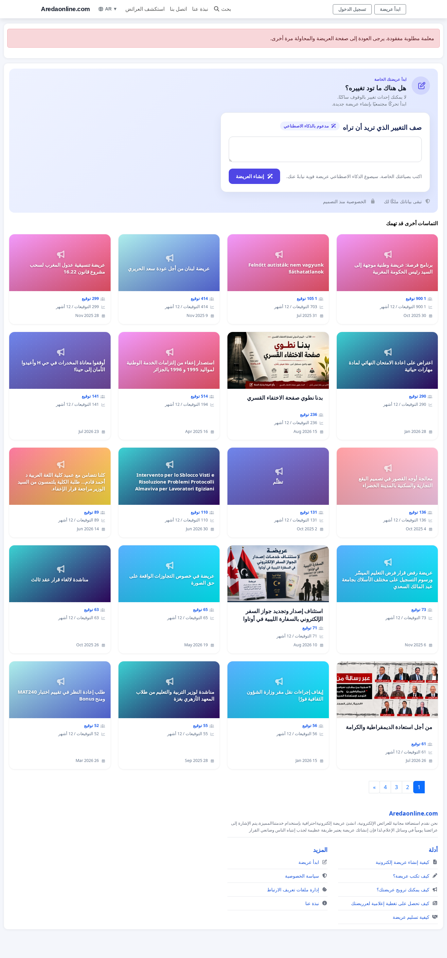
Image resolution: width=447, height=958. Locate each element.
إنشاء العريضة (250, 176)
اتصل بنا (178, 9)
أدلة (433, 849)
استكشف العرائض (145, 9)
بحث (226, 9)
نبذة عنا (200, 9)
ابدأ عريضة (390, 9)
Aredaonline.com (65, 9)
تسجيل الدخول (352, 9)
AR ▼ (111, 8)
